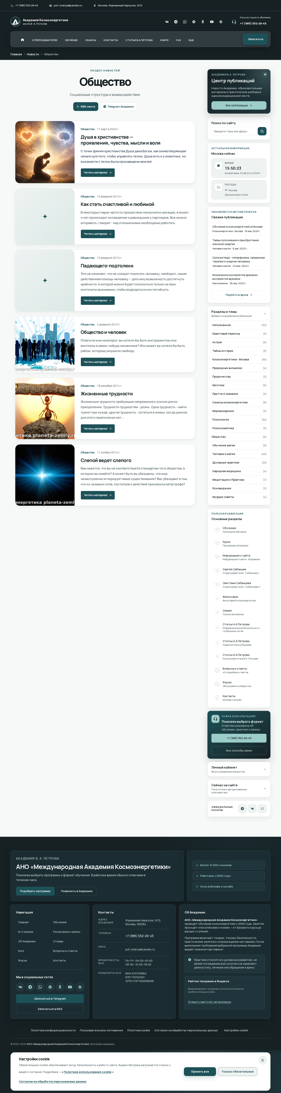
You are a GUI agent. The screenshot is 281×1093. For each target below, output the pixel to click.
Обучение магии (223, 445)
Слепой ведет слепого (106, 460)
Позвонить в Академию (77, 891)
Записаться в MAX (50, 1009)
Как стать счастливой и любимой (117, 204)
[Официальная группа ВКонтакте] (167, 22)
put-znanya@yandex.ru (68, 5)
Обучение (60, 922)
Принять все (200, 1071)
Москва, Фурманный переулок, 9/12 (120, 5)
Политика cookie (138, 1030)
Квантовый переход (226, 333)
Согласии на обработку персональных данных (52, 1081)
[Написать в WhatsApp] (185, 22)
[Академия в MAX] (194, 22)
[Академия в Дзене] (80, 987)
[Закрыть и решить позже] (262, 1060)
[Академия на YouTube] (70, 987)
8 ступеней (25, 932)
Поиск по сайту (223, 123)
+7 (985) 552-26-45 (139, 936)
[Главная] (22, 39)
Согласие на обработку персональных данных (186, 1030)
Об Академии (27, 941)
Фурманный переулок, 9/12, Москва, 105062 (143, 922)
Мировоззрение (223, 411)
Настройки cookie (236, 1030)
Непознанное (221, 325)
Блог (21, 951)
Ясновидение (221, 488)
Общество (88, 129)
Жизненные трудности (107, 393)
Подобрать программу (35, 891)
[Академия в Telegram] (30, 987)
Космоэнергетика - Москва (230, 359)
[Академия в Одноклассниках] (60, 987)
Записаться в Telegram (50, 998)
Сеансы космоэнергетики (230, 402)
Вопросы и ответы (65, 951)
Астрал (217, 342)
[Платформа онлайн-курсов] (262, 808)
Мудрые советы (223, 497)
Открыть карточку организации (209, 1002)
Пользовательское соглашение (101, 1030)
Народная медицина (226, 471)
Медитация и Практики (228, 479)
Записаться (255, 39)
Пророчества (221, 376)
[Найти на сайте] (262, 131)
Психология (220, 419)
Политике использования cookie (87, 1072)
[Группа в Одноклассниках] (203, 22)
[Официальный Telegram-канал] (176, 22)
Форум (22, 960)
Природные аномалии (227, 368)
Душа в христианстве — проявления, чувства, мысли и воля (121, 140)
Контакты (59, 960)
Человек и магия (223, 454)
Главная (16, 54)
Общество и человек (103, 332)
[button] (191, 40)
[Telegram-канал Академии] (242, 808)
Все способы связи (239, 750)
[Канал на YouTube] (212, 22)
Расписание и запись (66, 932)
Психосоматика (223, 428)
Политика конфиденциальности (53, 1030)
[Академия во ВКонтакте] (252, 808)
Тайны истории (222, 351)
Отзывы (58, 941)
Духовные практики (225, 462)
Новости (33, 54)
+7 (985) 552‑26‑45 (26, 5)
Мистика (218, 385)
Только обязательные (238, 1071)
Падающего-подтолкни (107, 265)
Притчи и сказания (225, 394)
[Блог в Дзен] (221, 22)
